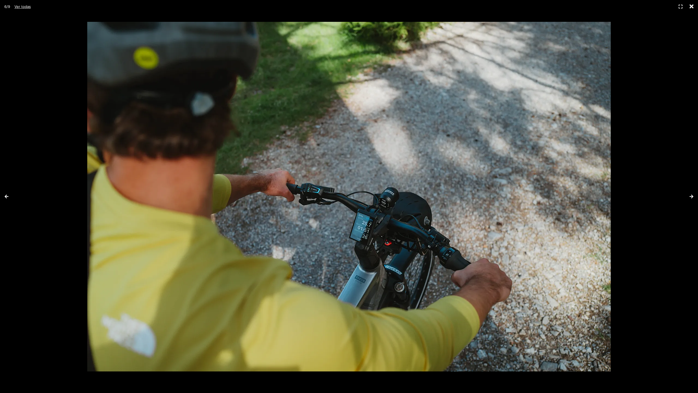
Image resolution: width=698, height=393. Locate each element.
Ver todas (22, 6)
